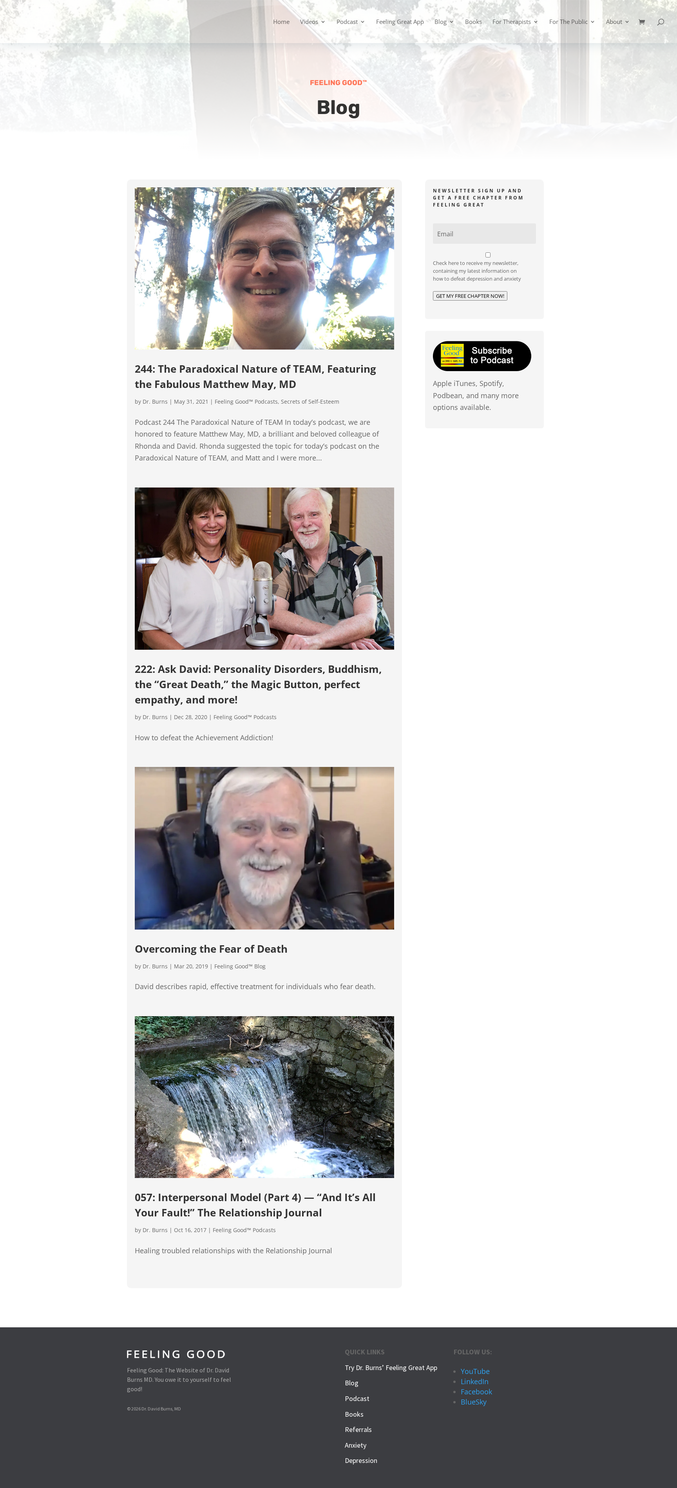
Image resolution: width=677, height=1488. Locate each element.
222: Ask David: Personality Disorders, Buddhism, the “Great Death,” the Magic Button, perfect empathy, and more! (258, 684)
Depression (361, 1460)
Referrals (358, 1429)
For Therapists (511, 22)
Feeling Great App (400, 22)
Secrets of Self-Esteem (310, 401)
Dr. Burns (155, 401)
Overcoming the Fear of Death (211, 949)
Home (281, 22)
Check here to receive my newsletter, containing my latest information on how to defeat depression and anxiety (477, 270)
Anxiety (355, 1445)
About (614, 22)
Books (473, 22)
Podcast (347, 22)
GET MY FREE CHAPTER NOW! (470, 295)
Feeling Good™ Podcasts (246, 401)
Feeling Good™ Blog (240, 966)
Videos (309, 22)
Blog (440, 22)
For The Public (568, 22)
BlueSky (474, 1401)
